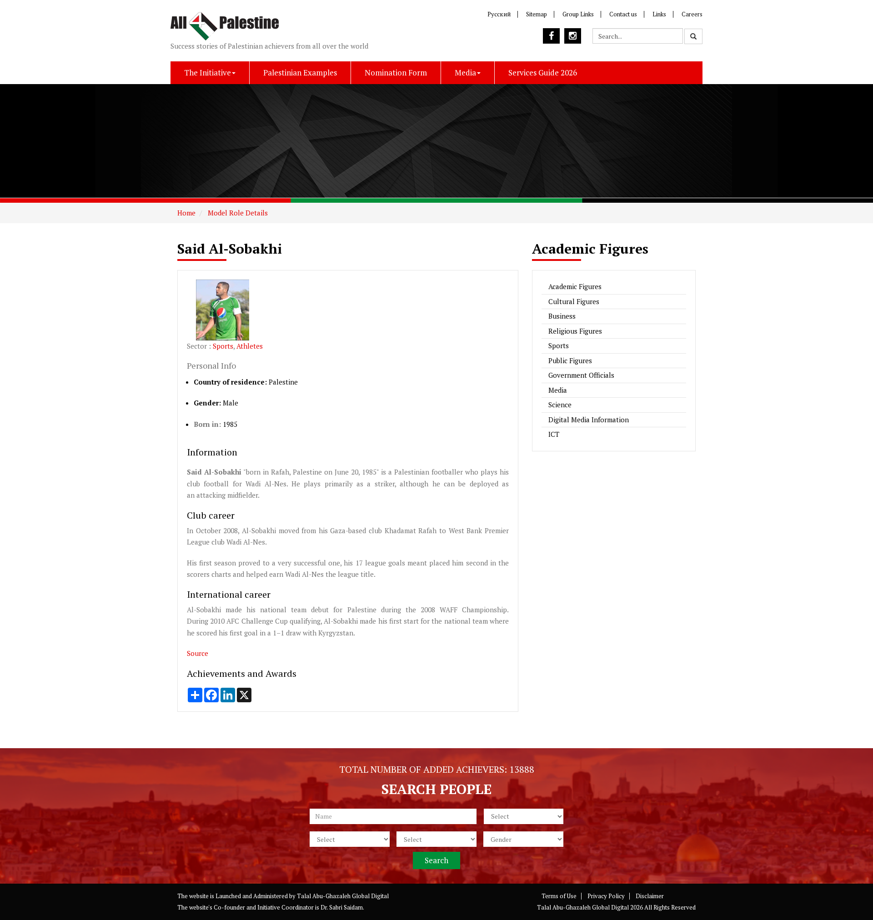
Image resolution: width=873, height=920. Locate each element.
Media (465, 72)
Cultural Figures (573, 301)
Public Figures (570, 360)
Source (197, 653)
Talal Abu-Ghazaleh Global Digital (343, 896)
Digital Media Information (588, 419)
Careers (692, 14)
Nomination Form (396, 72)
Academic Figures (575, 286)
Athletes (249, 345)
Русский (499, 14)
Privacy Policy (606, 896)
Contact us (623, 14)
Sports (223, 345)
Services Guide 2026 (542, 72)
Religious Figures (575, 330)
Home (186, 212)
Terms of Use (559, 896)
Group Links (578, 14)
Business (562, 315)
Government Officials (581, 375)
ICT (553, 434)
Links (659, 14)
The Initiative (207, 72)
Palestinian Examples (300, 72)
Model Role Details (237, 212)
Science (560, 404)
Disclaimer (650, 896)
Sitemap (536, 14)
